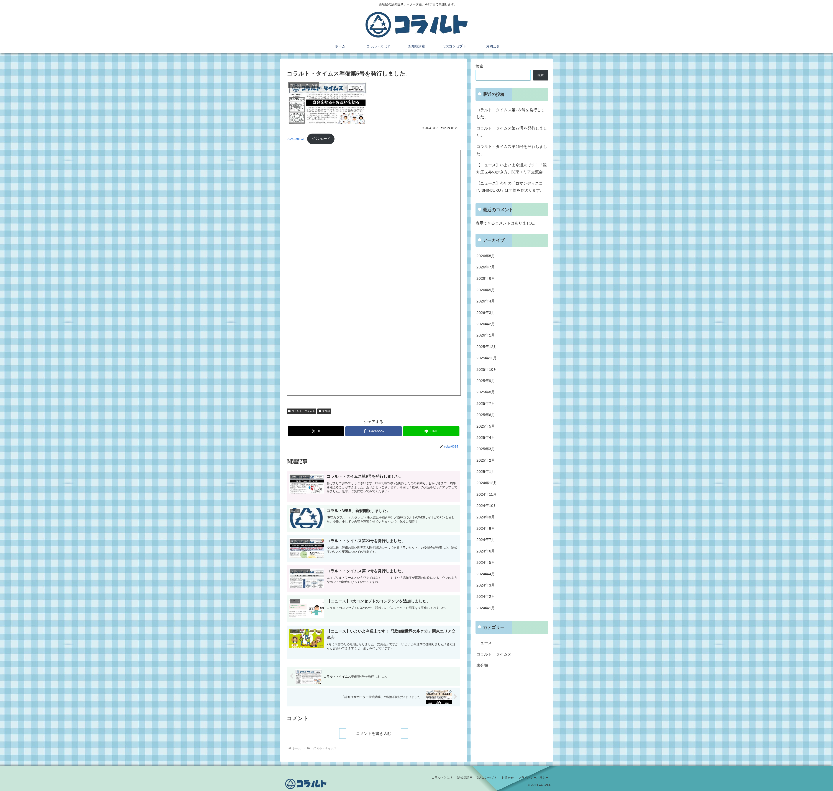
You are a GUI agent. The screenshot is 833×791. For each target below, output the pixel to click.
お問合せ (508, 777)
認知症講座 (464, 777)
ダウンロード (321, 138)
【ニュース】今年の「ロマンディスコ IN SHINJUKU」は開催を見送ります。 (510, 187)
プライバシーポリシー (533, 777)
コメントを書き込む (373, 733)
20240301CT (296, 138)
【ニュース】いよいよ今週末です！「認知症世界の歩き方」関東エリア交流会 (511, 168)
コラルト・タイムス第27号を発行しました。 (511, 131)
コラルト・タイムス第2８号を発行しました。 (510, 113)
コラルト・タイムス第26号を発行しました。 (511, 150)
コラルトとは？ (442, 777)
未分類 (326, 411)
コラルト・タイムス (303, 411)
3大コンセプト (487, 777)
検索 (479, 66)
